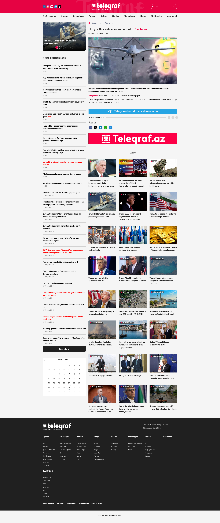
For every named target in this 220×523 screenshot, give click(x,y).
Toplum (92, 16)
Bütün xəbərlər (49, 16)
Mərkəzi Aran (47, 477)
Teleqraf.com (93, 96)
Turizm (62, 459)
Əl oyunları (149, 453)
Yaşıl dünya (81, 450)
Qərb (44, 490)
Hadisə (115, 16)
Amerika (97, 446)
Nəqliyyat (63, 456)
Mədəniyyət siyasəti (135, 443)
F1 (146, 443)
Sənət (130, 450)
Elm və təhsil (81, 446)
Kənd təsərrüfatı (65, 443)
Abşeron (46, 487)
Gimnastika (149, 446)
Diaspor (45, 446)
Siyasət (64, 16)
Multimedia (156, 16)
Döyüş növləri (150, 450)
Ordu (44, 443)
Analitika (46, 466)
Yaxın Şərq (98, 453)
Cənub (45, 493)
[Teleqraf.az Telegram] (55, 6)
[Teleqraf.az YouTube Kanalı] (132, 139)
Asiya (96, 450)
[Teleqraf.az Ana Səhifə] (106, 6)
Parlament (46, 453)
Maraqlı (114, 450)
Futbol (147, 456)
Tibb (78, 453)
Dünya (104, 16)
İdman (143, 16)
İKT (61, 453)
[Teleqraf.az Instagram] (48, 6)
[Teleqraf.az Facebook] (44, 6)
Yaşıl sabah (172, 16)
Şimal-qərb (46, 481)
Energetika (63, 446)
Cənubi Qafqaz (99, 459)
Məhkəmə (114, 443)
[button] (56, 47)
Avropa (96, 456)
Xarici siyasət (47, 456)
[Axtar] (174, 7)
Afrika (96, 443)
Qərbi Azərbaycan (49, 450)
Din (78, 459)
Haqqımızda (84, 503)
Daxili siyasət (47, 459)
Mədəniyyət (129, 16)
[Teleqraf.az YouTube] (51, 6)
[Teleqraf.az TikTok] (59, 6)
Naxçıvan (46, 497)
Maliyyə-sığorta (65, 450)
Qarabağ (46, 462)
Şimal (45, 484)
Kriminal (114, 446)
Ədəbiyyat (132, 446)
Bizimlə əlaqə (96, 503)
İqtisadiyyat (78, 16)
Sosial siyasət (82, 443)
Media (79, 456)
